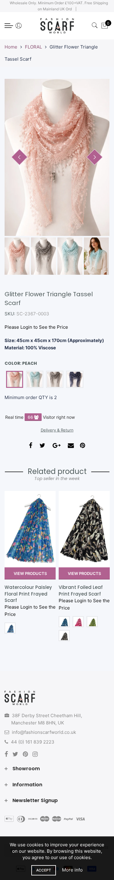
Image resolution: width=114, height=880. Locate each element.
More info (72, 870)
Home (11, 47)
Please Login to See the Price (36, 327)
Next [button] (94, 157)
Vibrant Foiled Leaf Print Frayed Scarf (81, 590)
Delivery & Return (57, 430)
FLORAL (33, 47)
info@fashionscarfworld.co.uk (44, 732)
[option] (57, 157)
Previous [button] (19, 157)
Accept (43, 870)
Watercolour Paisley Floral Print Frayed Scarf (28, 593)
